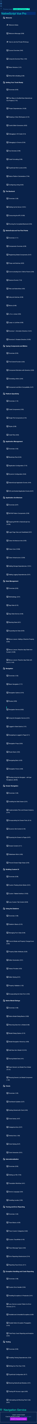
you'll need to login (25, 1416)
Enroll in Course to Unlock (18, 1419)
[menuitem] (1, 4)
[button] (1, 2)
